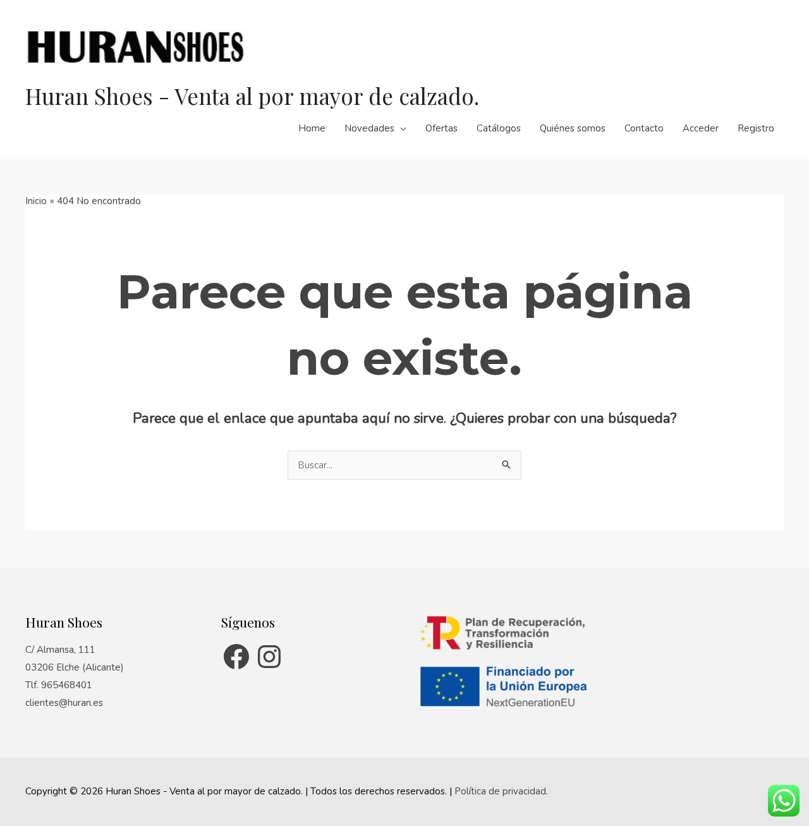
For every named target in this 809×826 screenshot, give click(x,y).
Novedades (369, 128)
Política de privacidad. (501, 791)
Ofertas (441, 128)
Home (311, 128)
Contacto (644, 128)
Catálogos (499, 128)
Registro (756, 128)
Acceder (701, 128)
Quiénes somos (572, 128)
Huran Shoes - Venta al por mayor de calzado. (252, 96)
